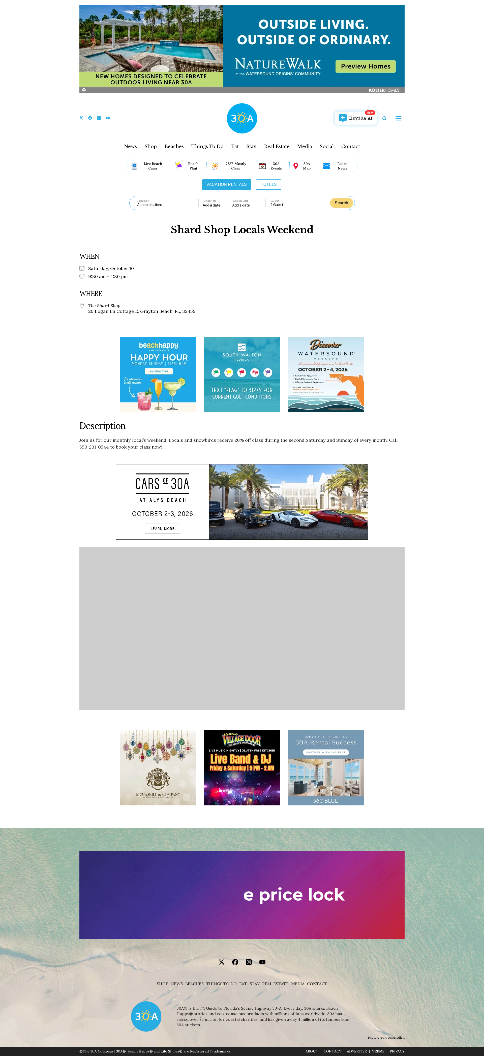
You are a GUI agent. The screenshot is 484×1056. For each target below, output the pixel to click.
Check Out (240, 200)
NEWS (177, 983)
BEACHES (194, 983)
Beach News (342, 166)
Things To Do (207, 146)
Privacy (397, 1051)
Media (304, 146)
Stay (251, 146)
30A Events (276, 166)
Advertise (357, 1051)
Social (327, 146)
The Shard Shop (104, 306)
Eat (235, 146)
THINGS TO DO (221, 983)
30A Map (307, 166)
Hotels (268, 184)
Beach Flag (193, 166)
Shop (150, 146)
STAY (255, 983)
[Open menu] (398, 118)
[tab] (226, 184)
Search (341, 202)
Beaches (174, 146)
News (130, 146)
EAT (243, 983)
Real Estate (277, 146)
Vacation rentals (226, 184)
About (312, 1051)
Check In (209, 200)
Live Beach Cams (153, 166)
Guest (274, 200)
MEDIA (298, 983)
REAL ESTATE (275, 983)
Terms (378, 1051)
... (217, 205)
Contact (350, 146)
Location (143, 200)
